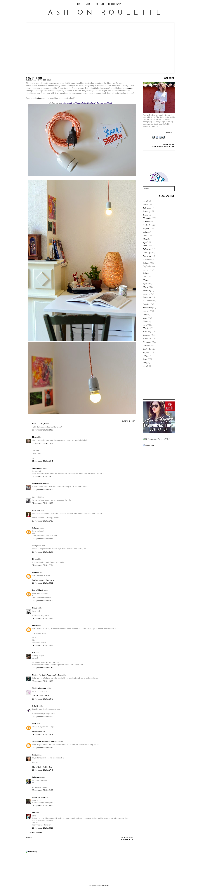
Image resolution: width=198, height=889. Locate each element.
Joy (33, 450)
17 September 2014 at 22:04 (42, 565)
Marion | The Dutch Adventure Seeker (46, 675)
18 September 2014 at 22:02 (42, 806)
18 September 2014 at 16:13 (42, 735)
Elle (33, 813)
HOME (79, 3)
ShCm (34, 626)
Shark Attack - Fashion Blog (42, 767)
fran (33, 653)
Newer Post (128, 840)
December (147, 215)
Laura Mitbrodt (37, 590)
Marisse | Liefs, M (39, 424)
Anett (34, 724)
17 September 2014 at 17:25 (42, 521)
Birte (34, 559)
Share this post (128, 421)
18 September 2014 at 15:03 (42, 717)
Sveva (34, 608)
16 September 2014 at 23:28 (42, 430)
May (145, 239)
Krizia (34, 755)
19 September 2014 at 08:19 (42, 828)
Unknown (35, 528)
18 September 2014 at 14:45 (42, 699)
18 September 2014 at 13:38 (42, 681)
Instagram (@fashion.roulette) (73, 103)
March (145, 205)
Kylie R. (35, 706)
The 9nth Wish (103, 886)
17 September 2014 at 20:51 (42, 539)
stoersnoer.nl (128, 88)
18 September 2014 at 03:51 (42, 583)
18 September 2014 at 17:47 (42, 770)
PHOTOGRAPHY (114, 3)
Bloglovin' (91, 103)
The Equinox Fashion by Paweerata (45, 742)
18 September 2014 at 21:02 (42, 790)
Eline (34, 437)
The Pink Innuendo (39, 688)
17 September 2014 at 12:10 (42, 477)
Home (29, 837)
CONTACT (100, 3)
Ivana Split (36, 510)
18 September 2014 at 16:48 (42, 748)
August (146, 229)
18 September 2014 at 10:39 (42, 619)
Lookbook (108, 103)
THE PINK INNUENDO (40, 696)
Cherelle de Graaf (39, 484)
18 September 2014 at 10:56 (42, 646)
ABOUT (89, 3)
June (145, 236)
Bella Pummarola (38, 731)
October (146, 222)
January (146, 212)
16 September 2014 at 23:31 (42, 443)
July (145, 232)
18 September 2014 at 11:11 (42, 668)
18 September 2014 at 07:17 (42, 601)
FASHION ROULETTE (102, 12)
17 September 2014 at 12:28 (42, 490)
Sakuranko (36, 777)
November (147, 218)
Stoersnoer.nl (37, 468)
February (147, 208)
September (147, 225)
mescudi (35, 497)
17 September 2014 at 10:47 (42, 461)
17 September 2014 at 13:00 (42, 503)
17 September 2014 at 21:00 (42, 552)
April (145, 201)
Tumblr (100, 103)
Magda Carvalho (38, 797)
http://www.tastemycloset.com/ (43, 580)
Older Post (128, 837)
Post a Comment (35, 833)
